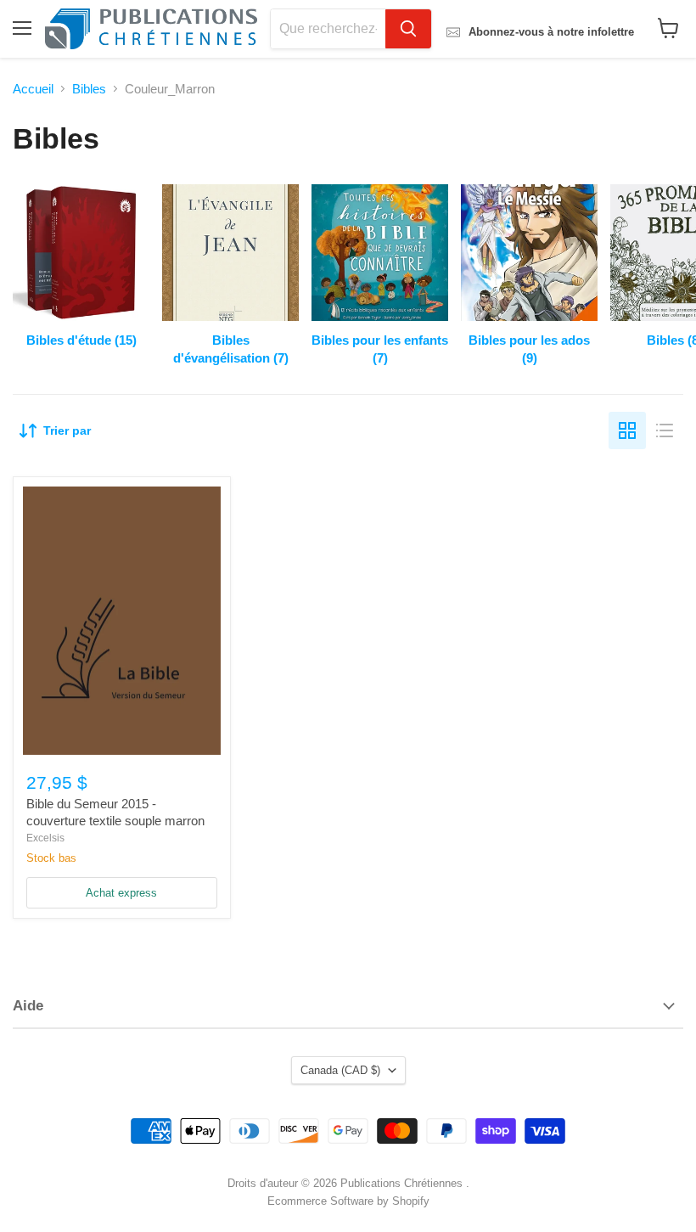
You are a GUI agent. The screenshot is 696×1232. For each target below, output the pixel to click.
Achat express (121, 892)
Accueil (33, 89)
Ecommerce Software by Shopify (348, 1201)
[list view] (664, 430)
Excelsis (45, 838)
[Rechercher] (408, 28)
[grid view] (627, 430)
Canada (340, 1070)
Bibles (89, 89)
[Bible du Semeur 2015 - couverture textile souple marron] (122, 621)
